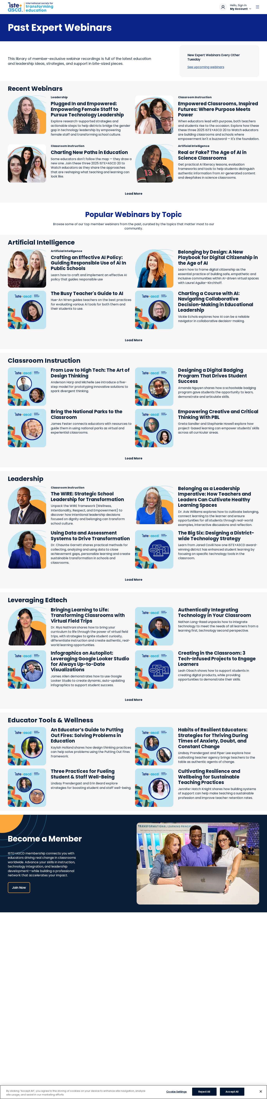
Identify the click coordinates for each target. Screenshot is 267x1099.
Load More (133, 193)
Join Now (19, 887)
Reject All (204, 1092)
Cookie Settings (176, 1092)
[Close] (260, 1091)
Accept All (232, 1092)
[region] (133, 1092)
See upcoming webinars (205, 67)
